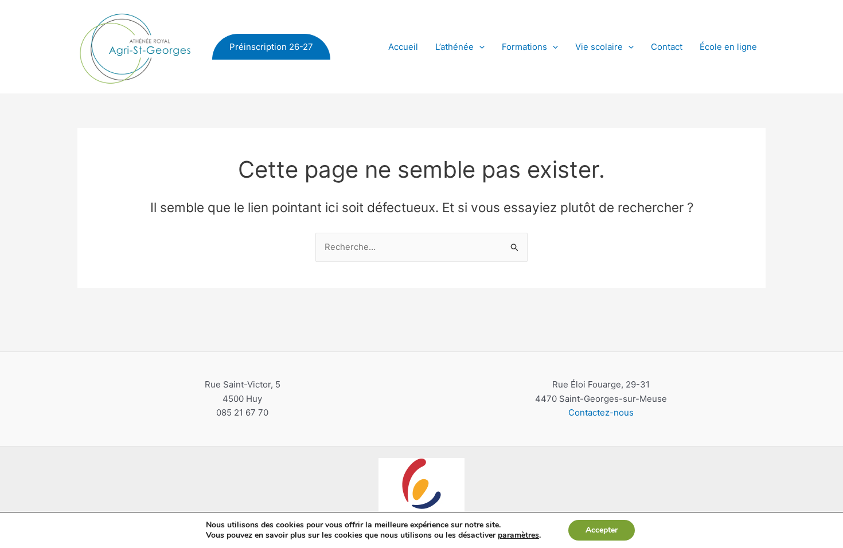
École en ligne (728, 46)
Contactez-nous (601, 412)
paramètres (518, 535)
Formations (524, 46)
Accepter (602, 529)
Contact (666, 46)
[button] (271, 47)
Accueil (403, 46)
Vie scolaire (599, 46)
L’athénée (454, 46)
